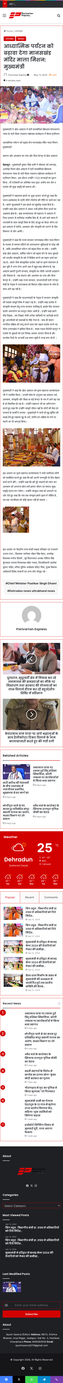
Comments (51, 897)
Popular (10, 897)
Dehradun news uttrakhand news (32, 591)
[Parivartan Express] (21, 15)
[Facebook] (27, 1186)
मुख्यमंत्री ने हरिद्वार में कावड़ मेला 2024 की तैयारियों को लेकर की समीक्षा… (41, 945)
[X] (31, 1186)
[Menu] (4, 17)
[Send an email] (28, 75)
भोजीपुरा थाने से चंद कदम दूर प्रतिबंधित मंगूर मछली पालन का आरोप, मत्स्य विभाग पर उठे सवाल (16, 812)
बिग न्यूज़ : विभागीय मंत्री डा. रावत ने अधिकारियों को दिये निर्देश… (41, 912)
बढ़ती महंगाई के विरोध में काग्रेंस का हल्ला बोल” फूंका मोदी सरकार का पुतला (40, 1074)
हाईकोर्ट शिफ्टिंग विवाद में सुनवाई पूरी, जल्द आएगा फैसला (39, 1128)
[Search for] (58, 17)
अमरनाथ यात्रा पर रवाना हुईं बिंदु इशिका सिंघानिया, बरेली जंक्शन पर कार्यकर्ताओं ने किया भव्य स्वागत (45, 774)
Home (9, 31)
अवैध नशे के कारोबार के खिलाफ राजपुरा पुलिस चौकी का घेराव (34, 4)
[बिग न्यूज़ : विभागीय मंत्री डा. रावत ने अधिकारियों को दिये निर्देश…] (13, 913)
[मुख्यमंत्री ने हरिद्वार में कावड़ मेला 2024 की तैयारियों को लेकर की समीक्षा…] (13, 946)
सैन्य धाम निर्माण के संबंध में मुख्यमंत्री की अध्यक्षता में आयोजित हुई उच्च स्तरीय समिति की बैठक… (41, 981)
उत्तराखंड (19, 31)
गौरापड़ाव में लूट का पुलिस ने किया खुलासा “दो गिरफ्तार (41, 1089)
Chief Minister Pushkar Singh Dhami (32, 583)
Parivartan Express (17, 75)
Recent (29, 897)
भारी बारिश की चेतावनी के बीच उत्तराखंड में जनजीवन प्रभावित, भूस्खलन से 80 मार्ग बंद (16, 787)
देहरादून (21, 38)
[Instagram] (36, 1186)
